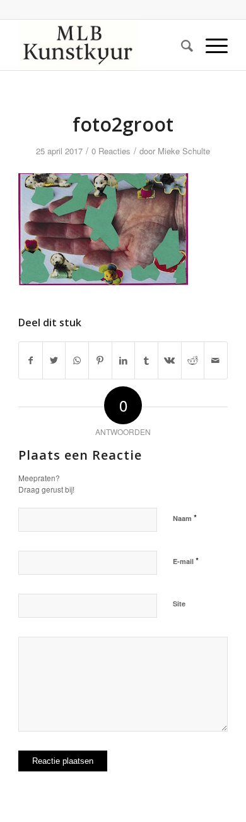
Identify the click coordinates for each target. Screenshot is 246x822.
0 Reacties (111, 151)
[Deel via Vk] (169, 360)
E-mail (186, 561)
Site (179, 603)
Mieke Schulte (184, 151)
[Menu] (210, 45)
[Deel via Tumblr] (146, 360)
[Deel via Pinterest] (100, 360)
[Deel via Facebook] (30, 360)
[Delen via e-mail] (215, 360)
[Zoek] (180, 45)
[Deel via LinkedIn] (123, 360)
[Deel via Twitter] (54, 360)
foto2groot (123, 124)
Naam (185, 518)
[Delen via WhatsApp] (77, 360)
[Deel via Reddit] (193, 360)
